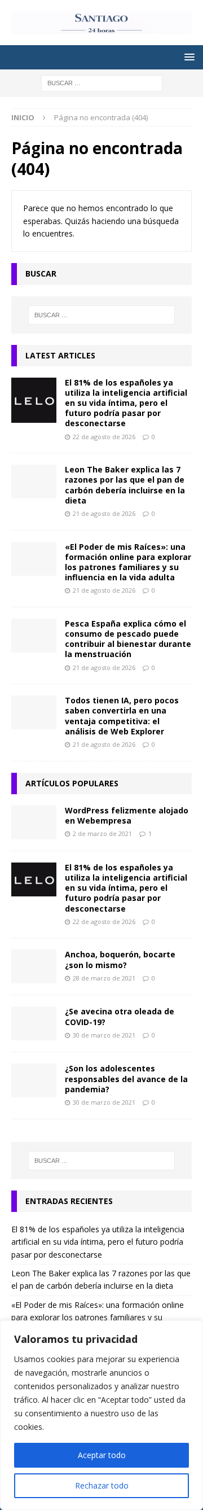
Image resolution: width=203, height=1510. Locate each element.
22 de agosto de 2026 (104, 436)
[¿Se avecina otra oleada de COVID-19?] (33, 1023)
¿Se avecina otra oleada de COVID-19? (119, 1016)
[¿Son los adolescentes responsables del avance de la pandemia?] (33, 1080)
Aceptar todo (102, 1455)
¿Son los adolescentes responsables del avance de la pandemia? (126, 1078)
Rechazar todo (102, 1485)
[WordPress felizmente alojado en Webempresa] (33, 822)
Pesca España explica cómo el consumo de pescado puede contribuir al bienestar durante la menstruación (128, 639)
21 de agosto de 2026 (104, 513)
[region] (101, 1415)
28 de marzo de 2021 (104, 978)
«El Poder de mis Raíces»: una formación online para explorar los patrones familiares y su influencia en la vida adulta (128, 562)
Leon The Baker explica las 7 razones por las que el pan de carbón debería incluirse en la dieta (125, 485)
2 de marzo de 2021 (102, 833)
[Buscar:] (101, 82)
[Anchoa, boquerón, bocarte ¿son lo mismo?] (33, 966)
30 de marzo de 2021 (104, 1035)
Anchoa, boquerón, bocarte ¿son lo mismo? (120, 959)
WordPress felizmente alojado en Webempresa (126, 815)
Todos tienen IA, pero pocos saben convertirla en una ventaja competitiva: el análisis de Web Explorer (122, 716)
